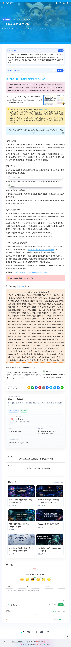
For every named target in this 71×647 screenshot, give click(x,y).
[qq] (36, 387)
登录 (55, 604)
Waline (60, 619)
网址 (47, 586)
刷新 (35, 616)
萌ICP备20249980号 (29, 644)
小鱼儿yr (20, 286)
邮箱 (28, 586)
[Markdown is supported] (9, 605)
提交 (61, 604)
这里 (30, 360)
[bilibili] (35, 632)
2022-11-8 (33, 28)
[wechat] (32, 387)
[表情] (11, 605)
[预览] (16, 605)
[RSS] (48, 632)
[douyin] (22, 632)
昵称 (9, 586)
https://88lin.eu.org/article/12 (18, 443)
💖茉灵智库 (39, 642)
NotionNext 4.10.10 (17, 642)
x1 (53, 70)
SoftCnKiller (45, 110)
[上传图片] (14, 605)
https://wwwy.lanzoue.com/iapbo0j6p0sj (30, 272)
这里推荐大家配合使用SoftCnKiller (40, 249)
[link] (28, 387)
